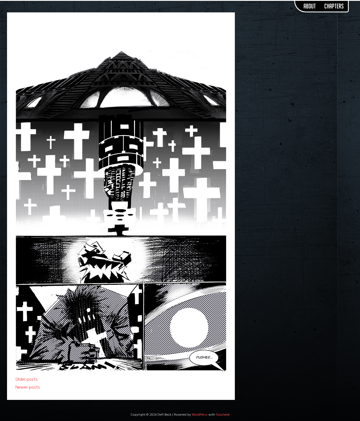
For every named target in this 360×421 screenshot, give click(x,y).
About (309, 6)
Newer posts (27, 387)
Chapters (334, 6)
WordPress (200, 415)
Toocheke (223, 415)
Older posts (26, 379)
